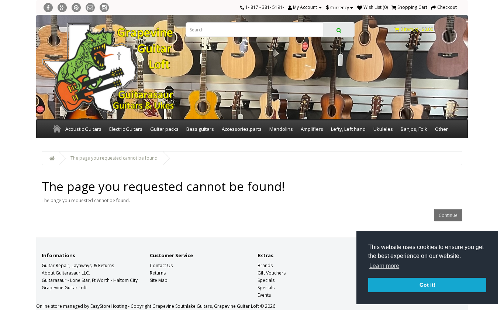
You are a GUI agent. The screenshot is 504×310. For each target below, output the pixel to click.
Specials (266, 280)
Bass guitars (200, 129)
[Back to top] (480, 286)
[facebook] (48, 6)
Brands (265, 265)
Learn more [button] (384, 266)
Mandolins (281, 129)
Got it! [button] (427, 285)
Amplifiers (312, 129)
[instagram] (104, 6)
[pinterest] (76, 6)
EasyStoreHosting (108, 306)
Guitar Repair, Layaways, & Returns (78, 265)
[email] (90, 6)
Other (441, 129)
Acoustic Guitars (83, 129)
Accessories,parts (242, 129)
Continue (448, 215)
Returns (158, 273)
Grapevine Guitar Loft (64, 288)
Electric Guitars (125, 129)
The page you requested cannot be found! (114, 158)
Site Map (159, 280)
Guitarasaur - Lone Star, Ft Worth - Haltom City (90, 280)
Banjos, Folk (414, 129)
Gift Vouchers (272, 273)
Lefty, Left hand (348, 129)
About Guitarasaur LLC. (66, 273)
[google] (62, 6)
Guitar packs (164, 129)
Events (264, 295)
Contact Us (161, 265)
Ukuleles (383, 129)
